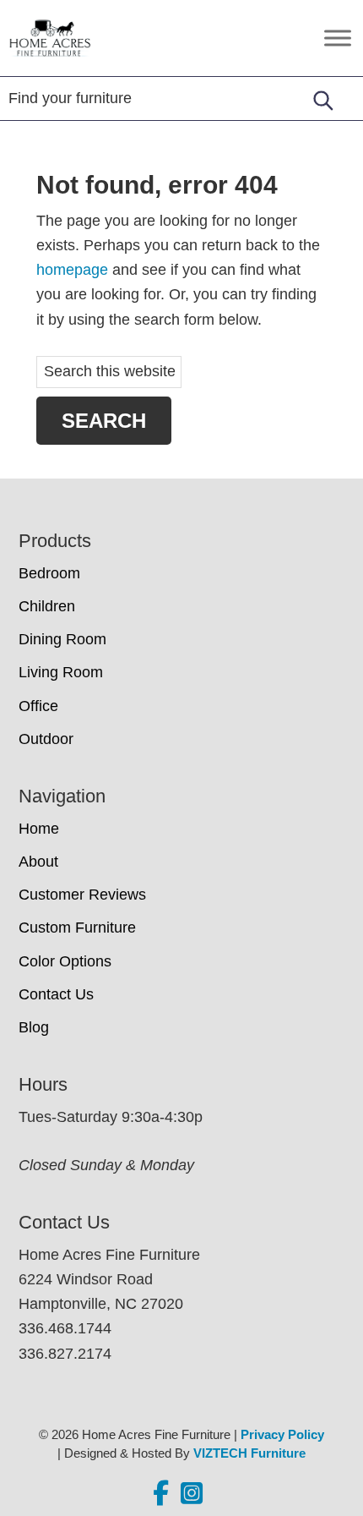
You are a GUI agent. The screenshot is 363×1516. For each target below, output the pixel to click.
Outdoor (46, 739)
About (38, 861)
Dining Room (62, 639)
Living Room (61, 672)
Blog (34, 1027)
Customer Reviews (82, 894)
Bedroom (49, 573)
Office (38, 706)
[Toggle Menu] (337, 38)
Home (39, 828)
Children (47, 606)
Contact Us (56, 994)
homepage (72, 269)
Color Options (65, 961)
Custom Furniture (77, 927)
